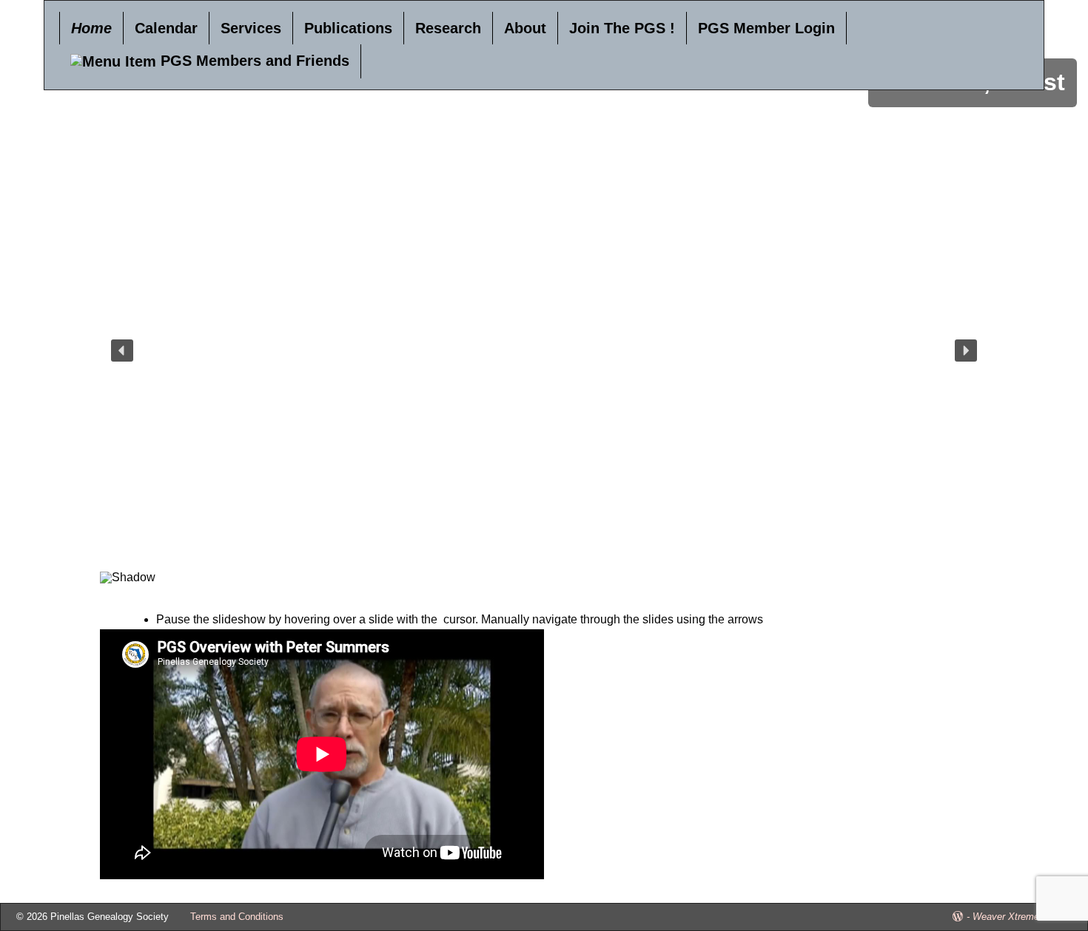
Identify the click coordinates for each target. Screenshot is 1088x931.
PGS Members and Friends (252, 61)
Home (91, 28)
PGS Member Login (766, 28)
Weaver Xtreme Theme (1022, 916)
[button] (122, 350)
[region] (544, 370)
